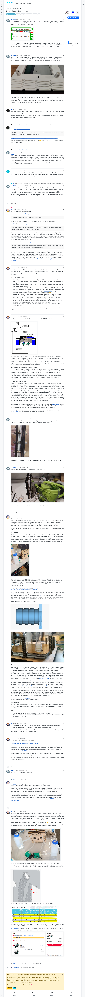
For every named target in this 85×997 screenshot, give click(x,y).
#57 (63, 267)
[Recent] (2, 4)
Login (14, 987)
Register (10, 987)
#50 (63, 55)
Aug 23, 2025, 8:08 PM (25, 55)
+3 (77, 12)
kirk (11, 209)
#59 (63, 418)
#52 (63, 127)
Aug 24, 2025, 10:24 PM (22, 170)
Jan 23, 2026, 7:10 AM (21, 782)
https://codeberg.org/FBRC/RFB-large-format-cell (23, 750)
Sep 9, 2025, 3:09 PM (21, 209)
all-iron (41, 595)
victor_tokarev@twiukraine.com (19, 766)
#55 (63, 185)
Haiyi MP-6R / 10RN (44, 678)
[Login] (83, 2)
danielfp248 (13, 19)
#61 (63, 516)
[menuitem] (83, 2)
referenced (16, 967)
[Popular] (2, 9)
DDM (12, 770)
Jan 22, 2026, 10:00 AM (22, 770)
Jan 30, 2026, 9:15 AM (21, 811)
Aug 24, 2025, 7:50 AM (25, 152)
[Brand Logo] (9, 3)
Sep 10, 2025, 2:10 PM (21, 316)
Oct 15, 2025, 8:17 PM (21, 738)
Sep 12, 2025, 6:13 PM (24, 418)
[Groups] (2, 15)
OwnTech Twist (48, 291)
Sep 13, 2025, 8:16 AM (24, 467)
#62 (63, 723)
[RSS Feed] (39, 14)
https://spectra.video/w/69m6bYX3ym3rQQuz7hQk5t (24, 589)
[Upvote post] (61, 51)
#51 (63, 109)
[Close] (62, 975)
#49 (63, 19)
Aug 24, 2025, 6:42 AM (21, 127)
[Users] (2, 12)
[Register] (83, 4)
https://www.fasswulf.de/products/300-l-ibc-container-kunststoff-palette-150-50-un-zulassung (34, 138)
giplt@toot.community (17, 963)
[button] (2, 993)
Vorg (12, 170)
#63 (63, 738)
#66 (63, 811)
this (55, 678)
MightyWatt (27, 698)
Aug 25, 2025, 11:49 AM (25, 185)
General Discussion (11, 14)
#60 (63, 467)
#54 (63, 170)
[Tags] (2, 7)
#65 (63, 782)
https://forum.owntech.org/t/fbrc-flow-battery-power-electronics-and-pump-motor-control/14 (35, 685)
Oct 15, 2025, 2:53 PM (21, 516)
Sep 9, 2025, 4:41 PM (21, 267)
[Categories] (2, 2)
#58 (63, 316)
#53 (63, 152)
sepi (11, 109)
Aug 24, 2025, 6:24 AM (21, 109)
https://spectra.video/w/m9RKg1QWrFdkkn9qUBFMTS (24, 743)
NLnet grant (15, 411)
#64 (63, 770)
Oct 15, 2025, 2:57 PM (21, 723)
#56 (63, 209)
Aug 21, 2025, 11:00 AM (25, 19)
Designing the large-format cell (22, 129)
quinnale (14, 207)
